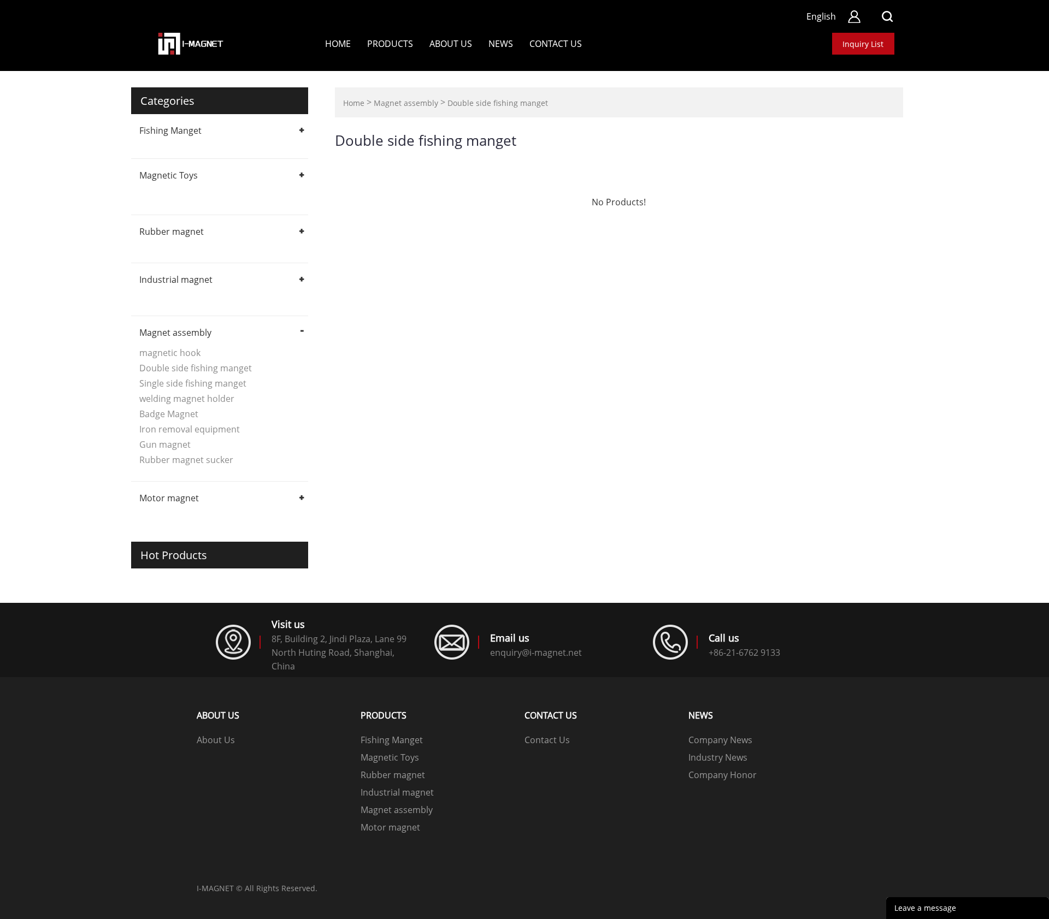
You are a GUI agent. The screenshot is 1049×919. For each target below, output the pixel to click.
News (500, 44)
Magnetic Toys (168, 175)
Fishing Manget (170, 130)
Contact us (555, 44)
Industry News (717, 757)
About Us (450, 44)
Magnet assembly (175, 333)
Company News (720, 740)
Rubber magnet (171, 232)
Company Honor (722, 775)
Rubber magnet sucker (186, 460)
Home (338, 44)
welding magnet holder (186, 399)
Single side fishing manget (192, 383)
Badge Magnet (168, 414)
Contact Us (547, 740)
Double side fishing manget (195, 368)
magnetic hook (170, 353)
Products (390, 44)
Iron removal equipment (189, 429)
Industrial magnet (176, 280)
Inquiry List (862, 44)
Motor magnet (169, 498)
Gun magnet (165, 444)
